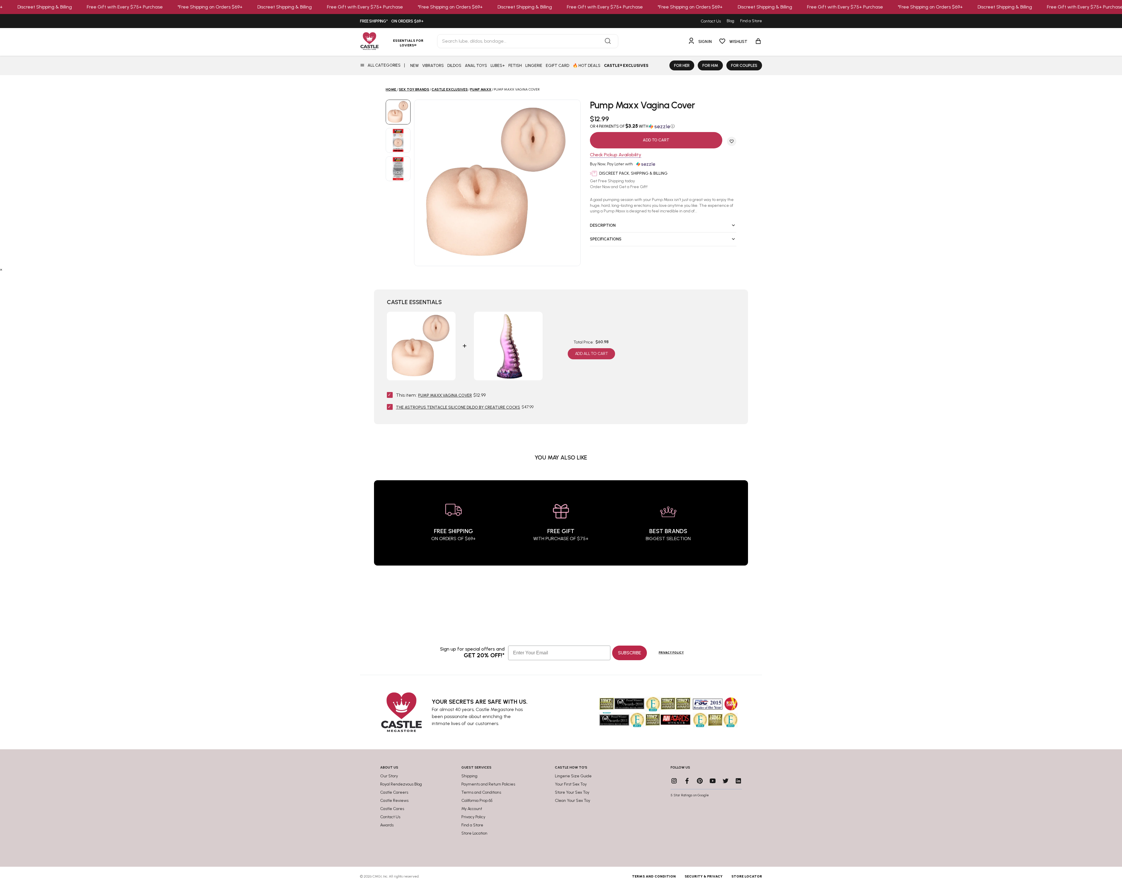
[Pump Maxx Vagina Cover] (398, 112)
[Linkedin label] (738, 780)
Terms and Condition (654, 876)
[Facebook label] (686, 780)
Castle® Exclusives (626, 65)
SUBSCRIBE (629, 653)
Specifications (605, 239)
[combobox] (527, 41)
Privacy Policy (671, 652)
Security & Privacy (704, 876)
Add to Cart (656, 140)
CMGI (377, 876)
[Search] (607, 41)
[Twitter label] (725, 780)
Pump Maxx (480, 89)
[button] (663, 126)
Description (603, 225)
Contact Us (711, 21)
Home (391, 89)
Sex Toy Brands (414, 89)
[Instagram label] (674, 780)
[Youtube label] (712, 780)
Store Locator (746, 876)
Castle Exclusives (450, 89)
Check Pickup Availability (615, 154)
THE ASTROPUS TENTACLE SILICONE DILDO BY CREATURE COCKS (458, 407)
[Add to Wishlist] (731, 141)
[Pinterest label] (699, 780)
